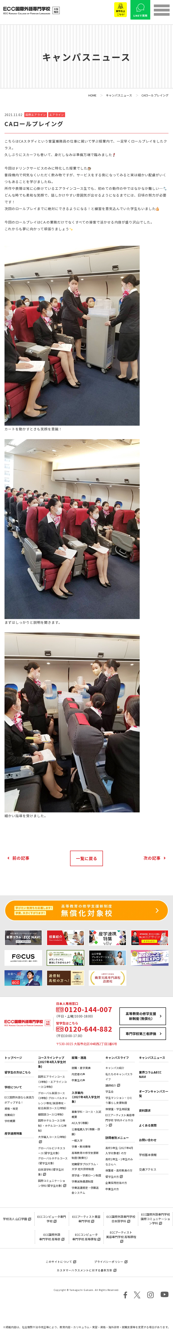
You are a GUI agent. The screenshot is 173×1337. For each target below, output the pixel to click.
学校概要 (10, 1121)
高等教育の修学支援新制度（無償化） (141, 1016)
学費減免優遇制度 (82, 1181)
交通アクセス (147, 1169)
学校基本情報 (148, 1155)
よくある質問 (148, 1125)
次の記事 (152, 858)
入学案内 (86, 1097)
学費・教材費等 (81, 1147)
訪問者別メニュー (117, 1138)
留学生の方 (112, 1177)
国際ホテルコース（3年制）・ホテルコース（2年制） (52, 1125)
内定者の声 (78, 1074)
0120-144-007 (88, 1009)
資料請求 (145, 1110)
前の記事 (21, 858)
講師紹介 (110, 1085)
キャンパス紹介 (114, 1068)
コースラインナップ (52, 1062)
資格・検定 (11, 1109)
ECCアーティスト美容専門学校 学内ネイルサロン (119, 1120)
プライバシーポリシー (108, 1262)
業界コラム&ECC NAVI (150, 1074)
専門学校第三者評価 (141, 1033)
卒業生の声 (78, 1080)
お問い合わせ (148, 1140)
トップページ (13, 1057)
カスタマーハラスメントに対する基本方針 (84, 1270)
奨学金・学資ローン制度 (86, 1175)
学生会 (109, 1091)
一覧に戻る (86, 858)
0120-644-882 (88, 1029)
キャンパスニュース (152, 1057)
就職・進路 (79, 1057)
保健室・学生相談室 (117, 1109)
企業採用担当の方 (116, 1183)
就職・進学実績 (81, 1068)
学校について (13, 1087)
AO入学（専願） (80, 1123)
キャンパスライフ (117, 1057)
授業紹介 (10, 1115)
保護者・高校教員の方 (118, 1170)
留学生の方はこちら (18, 1072)
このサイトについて (59, 1262)
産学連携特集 (13, 1133)
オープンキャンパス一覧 (153, 1093)
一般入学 (77, 1140)
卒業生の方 (112, 1189)
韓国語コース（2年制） (51, 1114)
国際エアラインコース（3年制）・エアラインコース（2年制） (52, 1082)
